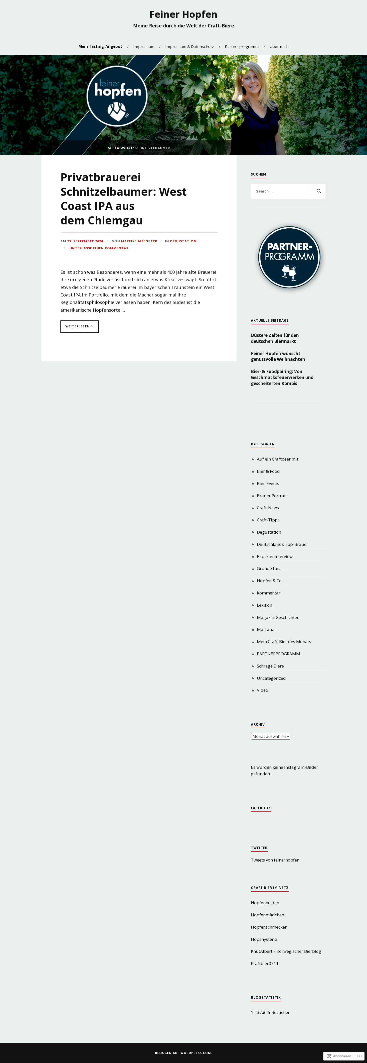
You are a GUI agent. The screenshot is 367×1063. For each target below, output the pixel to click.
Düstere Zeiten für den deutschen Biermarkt (275, 338)
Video (262, 690)
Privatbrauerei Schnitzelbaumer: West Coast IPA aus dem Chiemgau (123, 198)
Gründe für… (269, 568)
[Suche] (318, 191)
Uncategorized (271, 678)
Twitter (259, 848)
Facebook (261, 808)
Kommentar (268, 593)
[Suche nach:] (288, 191)
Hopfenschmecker (269, 927)
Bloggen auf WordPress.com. (183, 1053)
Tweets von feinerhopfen (275, 860)
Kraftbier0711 (265, 963)
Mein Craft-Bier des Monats (284, 641)
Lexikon (264, 605)
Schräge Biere (270, 666)
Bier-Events (268, 483)
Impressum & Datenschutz (189, 46)
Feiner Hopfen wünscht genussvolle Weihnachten (278, 356)
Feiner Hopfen (183, 13)
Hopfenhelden (265, 902)
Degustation (183, 241)
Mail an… (266, 629)
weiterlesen (75, 328)
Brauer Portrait (272, 495)
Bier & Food (268, 471)
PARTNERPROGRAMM (278, 654)
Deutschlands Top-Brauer (282, 544)
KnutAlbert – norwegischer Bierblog (286, 951)
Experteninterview (275, 556)
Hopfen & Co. (270, 580)
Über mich (279, 46)
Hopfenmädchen (267, 915)
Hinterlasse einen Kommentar (98, 248)
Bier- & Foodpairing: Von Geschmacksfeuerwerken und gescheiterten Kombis (282, 377)
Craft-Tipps (268, 520)
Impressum (143, 46)
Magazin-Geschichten (278, 617)
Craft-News (268, 507)
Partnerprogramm (242, 46)
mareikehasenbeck (139, 241)
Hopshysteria (264, 939)
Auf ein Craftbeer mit (277, 459)
